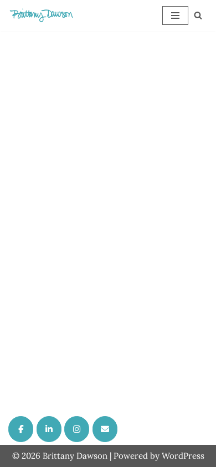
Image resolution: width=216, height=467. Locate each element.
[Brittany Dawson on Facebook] (20, 429)
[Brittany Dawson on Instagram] (76, 429)
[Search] (198, 15)
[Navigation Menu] (175, 15)
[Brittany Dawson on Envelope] (104, 429)
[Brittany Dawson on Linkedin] (49, 429)
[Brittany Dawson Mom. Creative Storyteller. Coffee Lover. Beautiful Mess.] (41, 15)
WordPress (183, 455)
